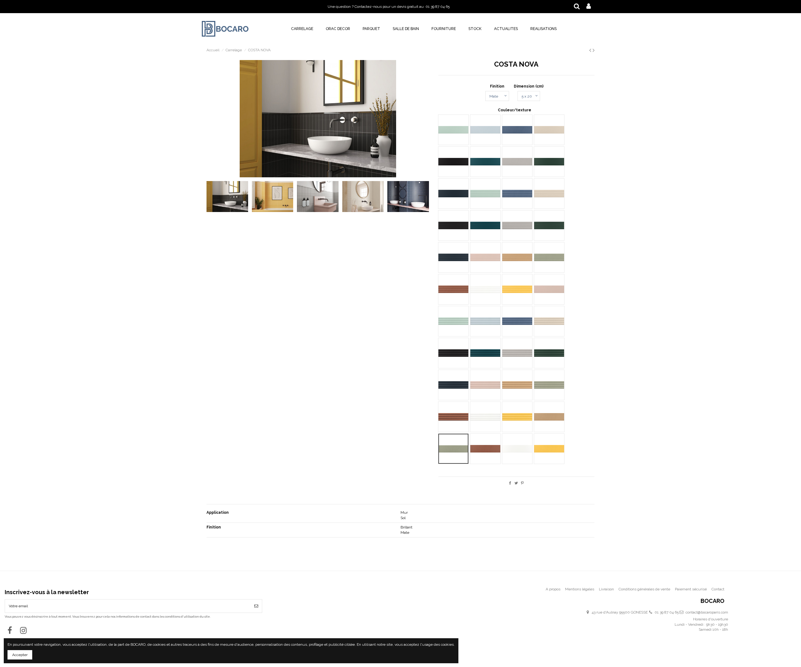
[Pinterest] (522, 483)
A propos (553, 589)
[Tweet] (516, 483)
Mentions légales (579, 589)
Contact (718, 589)
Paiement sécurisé (691, 589)
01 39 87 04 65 (667, 612)
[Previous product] (591, 50)
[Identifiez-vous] (588, 6)
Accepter (20, 655)
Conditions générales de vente (644, 589)
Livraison (606, 589)
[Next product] (593, 50)
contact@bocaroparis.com (707, 612)
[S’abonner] (256, 606)
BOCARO (712, 601)
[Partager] (510, 483)
